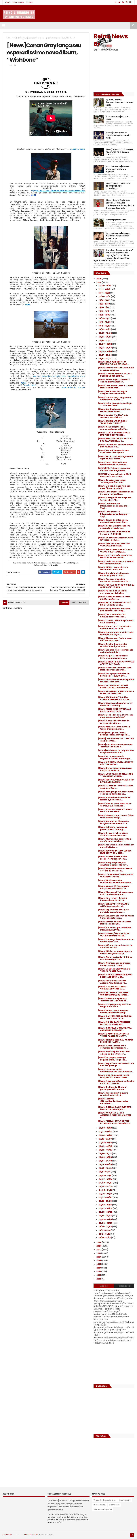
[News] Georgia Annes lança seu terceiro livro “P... (115, 498)
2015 (98, 1275)
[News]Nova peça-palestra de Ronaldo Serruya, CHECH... (114, 674)
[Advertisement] (110, 72)
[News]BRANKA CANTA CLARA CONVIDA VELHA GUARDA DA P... (114, 698)
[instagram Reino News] (126, 2)
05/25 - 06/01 (105, 1164)
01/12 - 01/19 (104, 1234)
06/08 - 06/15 (105, 1157)
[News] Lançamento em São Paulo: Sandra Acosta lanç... (116, 916)
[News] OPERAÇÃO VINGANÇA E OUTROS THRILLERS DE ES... (113, 934)
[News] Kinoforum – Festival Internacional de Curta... (112, 899)
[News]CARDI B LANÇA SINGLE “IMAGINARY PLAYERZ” (113, 422)
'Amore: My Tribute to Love (104, 1500)
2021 (98, 1253)
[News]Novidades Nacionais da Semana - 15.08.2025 (114, 532)
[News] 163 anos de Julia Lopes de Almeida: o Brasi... (115, 946)
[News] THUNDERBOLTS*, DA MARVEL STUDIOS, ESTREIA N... (113, 363)
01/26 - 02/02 (105, 1226)
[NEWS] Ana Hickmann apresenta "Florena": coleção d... (115, 745)
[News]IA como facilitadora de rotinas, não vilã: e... (114, 721)
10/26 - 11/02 (105, 318)
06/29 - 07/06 (106, 1146)
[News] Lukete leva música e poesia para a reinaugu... (113, 828)
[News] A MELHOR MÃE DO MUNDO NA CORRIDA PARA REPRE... (115, 556)
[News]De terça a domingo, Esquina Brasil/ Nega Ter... (112, 1058)
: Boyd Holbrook (100, 1505)
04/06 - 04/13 (105, 1190)
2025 (99, 282)
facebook (83, 602)
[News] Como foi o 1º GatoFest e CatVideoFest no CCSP (114, 627)
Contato (29, 2)
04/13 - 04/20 (105, 1186)
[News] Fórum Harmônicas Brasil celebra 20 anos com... (115, 869)
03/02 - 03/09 (106, 1208)
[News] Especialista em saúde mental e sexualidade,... (113, 910)
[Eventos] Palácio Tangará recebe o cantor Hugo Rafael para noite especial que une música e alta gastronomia (68, 1505)
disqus (74, 602)
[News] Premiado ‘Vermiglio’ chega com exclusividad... (112, 392)
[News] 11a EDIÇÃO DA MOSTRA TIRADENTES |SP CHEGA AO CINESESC (119, 152)
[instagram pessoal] (130, 2)
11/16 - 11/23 (104, 307)
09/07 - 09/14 (105, 344)
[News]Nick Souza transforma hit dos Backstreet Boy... (115, 704)
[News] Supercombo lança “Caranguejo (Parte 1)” (111, 481)
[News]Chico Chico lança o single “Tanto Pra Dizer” (115, 404)
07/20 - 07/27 (106, 1135)
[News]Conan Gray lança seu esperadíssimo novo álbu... (113, 521)
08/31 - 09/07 (105, 347)
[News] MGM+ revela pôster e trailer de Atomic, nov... (113, 568)
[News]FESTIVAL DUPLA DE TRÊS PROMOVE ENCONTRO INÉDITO (114, 1122)
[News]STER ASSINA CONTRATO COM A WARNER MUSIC (114, 544)
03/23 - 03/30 (106, 1197)
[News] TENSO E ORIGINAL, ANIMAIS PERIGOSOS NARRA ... (115, 1041)
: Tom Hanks (114, 1505)
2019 (98, 1260)
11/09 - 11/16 (104, 311)
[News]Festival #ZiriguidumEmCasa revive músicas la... (113, 1101)
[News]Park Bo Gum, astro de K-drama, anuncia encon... (114, 804)
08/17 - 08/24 (105, 355)
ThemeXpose (17, 1534)
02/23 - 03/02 (106, 1212)
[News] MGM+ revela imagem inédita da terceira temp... (113, 1011)
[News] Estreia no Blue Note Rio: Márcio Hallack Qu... (114, 922)
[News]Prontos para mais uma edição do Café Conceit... (114, 1052)
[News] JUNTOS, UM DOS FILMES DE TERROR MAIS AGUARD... (115, 775)
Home (7, 2)
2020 (99, 1257)
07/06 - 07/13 (105, 1142)
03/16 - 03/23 (105, 1201)
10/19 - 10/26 (105, 322)
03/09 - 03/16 (105, 1204)
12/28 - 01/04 (105, 285)
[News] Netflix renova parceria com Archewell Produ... (114, 964)
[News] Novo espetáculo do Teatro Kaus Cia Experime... (116, 1082)
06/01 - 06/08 (105, 1160)
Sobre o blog (18, 2)
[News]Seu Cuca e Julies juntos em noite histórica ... (116, 845)
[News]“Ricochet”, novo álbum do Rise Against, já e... (115, 445)
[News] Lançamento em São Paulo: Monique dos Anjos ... (116, 633)
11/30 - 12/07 (105, 300)
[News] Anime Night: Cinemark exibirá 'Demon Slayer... (114, 380)
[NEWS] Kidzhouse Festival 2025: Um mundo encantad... (114, 475)
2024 (99, 1242)
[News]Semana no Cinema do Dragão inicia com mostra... (113, 822)
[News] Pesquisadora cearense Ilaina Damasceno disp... (114, 609)
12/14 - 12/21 (104, 293)
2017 (98, 1268)
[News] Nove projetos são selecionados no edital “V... (113, 427)
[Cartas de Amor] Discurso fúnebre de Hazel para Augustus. (118, 169)
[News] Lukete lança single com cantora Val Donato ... (114, 398)
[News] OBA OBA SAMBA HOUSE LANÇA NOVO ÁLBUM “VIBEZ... (113, 1076)
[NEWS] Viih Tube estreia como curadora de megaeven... (114, 469)
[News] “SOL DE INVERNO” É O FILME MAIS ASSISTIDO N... (115, 386)
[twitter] (119, 2)
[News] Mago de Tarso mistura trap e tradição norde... (114, 727)
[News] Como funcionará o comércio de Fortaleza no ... (113, 1046)
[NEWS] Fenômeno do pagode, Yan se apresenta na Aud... (116, 751)
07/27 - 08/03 (106, 1131)
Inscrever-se (124, 1286)
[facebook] (115, 2)
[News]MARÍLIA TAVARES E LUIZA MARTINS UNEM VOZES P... (114, 433)
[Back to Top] (132, 1535)
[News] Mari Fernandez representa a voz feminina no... (115, 881)
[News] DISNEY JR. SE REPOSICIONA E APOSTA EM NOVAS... (116, 662)
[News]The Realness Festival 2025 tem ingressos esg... (115, 875)
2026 (99, 278)
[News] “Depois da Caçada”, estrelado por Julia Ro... (112, 591)
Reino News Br (111, 40)
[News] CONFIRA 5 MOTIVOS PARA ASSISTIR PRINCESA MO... (115, 1029)
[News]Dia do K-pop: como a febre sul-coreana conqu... (116, 816)
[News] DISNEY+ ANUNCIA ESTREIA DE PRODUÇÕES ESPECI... (115, 374)
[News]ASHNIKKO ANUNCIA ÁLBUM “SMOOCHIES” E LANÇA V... (115, 550)
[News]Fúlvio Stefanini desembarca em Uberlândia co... (116, 1070)
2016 (98, 1271)
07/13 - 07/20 (105, 1139)
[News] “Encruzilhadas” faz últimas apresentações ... (112, 615)
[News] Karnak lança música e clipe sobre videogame (113, 451)
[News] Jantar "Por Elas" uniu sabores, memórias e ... (113, 416)
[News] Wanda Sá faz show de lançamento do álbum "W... (113, 887)
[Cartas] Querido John (116, 219)
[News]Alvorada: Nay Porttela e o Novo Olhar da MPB (115, 810)
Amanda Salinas (46, 1534)
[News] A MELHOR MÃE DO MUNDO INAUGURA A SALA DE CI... (115, 1017)
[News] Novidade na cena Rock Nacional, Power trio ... (114, 798)
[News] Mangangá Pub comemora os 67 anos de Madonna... (115, 792)
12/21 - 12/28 (105, 289)
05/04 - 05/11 (105, 1175)
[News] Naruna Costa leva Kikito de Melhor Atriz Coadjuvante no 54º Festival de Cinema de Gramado (120, 204)
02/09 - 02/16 (105, 1219)
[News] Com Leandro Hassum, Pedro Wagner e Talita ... (113, 574)
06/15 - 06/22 (105, 1153)
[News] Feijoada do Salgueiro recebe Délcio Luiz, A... (113, 1094)
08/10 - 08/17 (105, 358)
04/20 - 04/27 (106, 1182)
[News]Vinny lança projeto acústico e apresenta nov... (113, 863)
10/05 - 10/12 (105, 329)
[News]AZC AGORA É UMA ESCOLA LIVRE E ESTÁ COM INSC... (114, 851)
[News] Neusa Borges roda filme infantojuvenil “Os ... (114, 928)
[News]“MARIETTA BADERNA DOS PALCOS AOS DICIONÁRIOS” (118, 186)
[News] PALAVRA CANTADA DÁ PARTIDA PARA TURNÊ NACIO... (113, 686)
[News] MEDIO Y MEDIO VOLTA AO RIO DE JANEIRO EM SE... (114, 603)
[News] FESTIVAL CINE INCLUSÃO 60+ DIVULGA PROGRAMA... (116, 780)
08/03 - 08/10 (105, 1128)
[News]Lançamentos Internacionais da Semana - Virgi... (113, 505)
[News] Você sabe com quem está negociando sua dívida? (115, 716)
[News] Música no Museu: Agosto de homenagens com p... (115, 952)
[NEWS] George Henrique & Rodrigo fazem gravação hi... (114, 733)
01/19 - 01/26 (105, 1230)
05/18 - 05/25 (105, 1168)
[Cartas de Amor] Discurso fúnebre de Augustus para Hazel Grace (118, 236)
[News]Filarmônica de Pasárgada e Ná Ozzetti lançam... (116, 680)
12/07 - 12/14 (105, 296)
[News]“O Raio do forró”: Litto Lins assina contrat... (115, 786)
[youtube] (122, 2)
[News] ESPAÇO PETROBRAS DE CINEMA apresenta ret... (113, 905)
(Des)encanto (125, 1500)
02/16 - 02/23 (105, 1215)
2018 (98, 1264)
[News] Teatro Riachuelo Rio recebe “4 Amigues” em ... (112, 645)
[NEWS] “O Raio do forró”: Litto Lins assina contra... (116, 739)
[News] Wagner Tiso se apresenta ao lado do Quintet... (115, 651)
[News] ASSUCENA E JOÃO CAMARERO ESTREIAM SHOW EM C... (114, 1115)
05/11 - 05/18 (105, 1171)
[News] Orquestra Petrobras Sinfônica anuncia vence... (113, 656)
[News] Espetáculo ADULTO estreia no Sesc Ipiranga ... (116, 1064)
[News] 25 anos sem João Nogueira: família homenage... (115, 757)
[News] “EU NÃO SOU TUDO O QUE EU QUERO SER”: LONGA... (116, 586)
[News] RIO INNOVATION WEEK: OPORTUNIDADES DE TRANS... (113, 993)
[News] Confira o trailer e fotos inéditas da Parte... (114, 597)
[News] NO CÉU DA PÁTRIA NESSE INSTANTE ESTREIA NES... (114, 1023)
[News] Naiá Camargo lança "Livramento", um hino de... (113, 999)
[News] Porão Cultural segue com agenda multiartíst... (115, 457)
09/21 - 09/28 (105, 336)
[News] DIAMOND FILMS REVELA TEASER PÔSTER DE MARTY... (113, 1034)
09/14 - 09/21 (105, 340)
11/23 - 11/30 (104, 303)
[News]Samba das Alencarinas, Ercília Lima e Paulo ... (114, 410)
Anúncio (104, 1286)
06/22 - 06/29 (106, 1149)
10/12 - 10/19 (104, 325)
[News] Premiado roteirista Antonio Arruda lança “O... (112, 981)
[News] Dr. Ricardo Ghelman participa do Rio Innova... (112, 1088)
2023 (99, 1246)
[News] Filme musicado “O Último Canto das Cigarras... (115, 958)
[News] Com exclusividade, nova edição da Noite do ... (115, 769)
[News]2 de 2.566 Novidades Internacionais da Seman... (113, 463)
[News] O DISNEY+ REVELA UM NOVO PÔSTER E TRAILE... (115, 763)
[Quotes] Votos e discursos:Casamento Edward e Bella (119, 102)
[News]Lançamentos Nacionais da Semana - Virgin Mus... (115, 492)
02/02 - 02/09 (106, 1223)
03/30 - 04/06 (106, 1193)
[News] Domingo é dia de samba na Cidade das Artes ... (116, 940)
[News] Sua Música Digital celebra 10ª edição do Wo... (115, 538)
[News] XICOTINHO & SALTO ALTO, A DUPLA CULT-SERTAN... (116, 692)
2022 (99, 1249)
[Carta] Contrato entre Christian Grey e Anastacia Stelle (118, 135)
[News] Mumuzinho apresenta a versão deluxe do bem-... (114, 840)
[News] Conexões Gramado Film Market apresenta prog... (114, 668)
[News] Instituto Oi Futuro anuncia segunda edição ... (116, 368)
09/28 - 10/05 (105, 333)
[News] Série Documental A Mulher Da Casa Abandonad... (116, 562)
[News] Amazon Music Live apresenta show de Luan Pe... (114, 580)
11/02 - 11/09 (104, 314)
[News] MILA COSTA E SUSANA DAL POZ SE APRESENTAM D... (115, 439)
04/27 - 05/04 (106, 1179)
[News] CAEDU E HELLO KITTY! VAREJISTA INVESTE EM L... (112, 987)
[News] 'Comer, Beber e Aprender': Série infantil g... (116, 621)
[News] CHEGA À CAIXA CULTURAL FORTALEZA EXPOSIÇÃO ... (114, 1108)
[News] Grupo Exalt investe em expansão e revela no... (114, 526)
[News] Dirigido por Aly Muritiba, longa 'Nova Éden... (114, 1005)
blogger (64, 602)
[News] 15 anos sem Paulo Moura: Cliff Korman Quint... (115, 639)
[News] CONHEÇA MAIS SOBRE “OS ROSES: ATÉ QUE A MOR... (115, 975)
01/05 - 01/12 (105, 1237)
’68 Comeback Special (103, 1509)
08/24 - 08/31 (105, 351)
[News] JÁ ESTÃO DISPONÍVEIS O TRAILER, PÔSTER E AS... (114, 970)
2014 (98, 1278)
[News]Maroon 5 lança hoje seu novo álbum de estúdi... (114, 487)
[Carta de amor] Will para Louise (117, 118)
